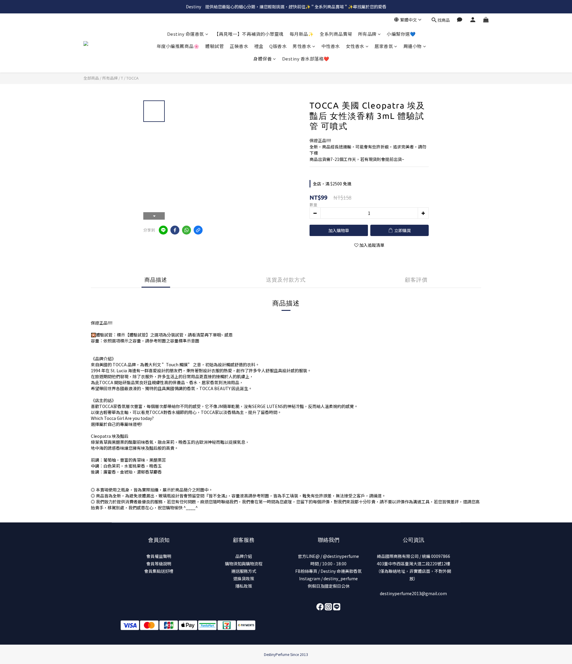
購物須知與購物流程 (243, 564)
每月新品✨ (302, 34)
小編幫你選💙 (401, 34)
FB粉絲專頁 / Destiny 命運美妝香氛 (328, 571)
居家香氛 (383, 46)
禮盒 (258, 46)
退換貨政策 (243, 578)
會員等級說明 (158, 564)
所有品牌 (367, 34)
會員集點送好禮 (158, 571)
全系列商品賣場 (336, 34)
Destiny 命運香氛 (185, 34)
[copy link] (198, 230)
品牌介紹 (243, 556)
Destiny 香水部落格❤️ (305, 58)
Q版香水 (278, 46)
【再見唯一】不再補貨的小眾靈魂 (249, 34)
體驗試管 (214, 46)
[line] (163, 230)
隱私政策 (243, 586)
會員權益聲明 (158, 556)
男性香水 (302, 46)
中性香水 (330, 46)
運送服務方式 (243, 571)
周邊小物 (412, 46)
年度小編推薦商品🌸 (178, 46)
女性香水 (355, 46)
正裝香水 (239, 46)
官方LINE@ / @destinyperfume (328, 556)
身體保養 (262, 58)
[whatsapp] (186, 230)
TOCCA (132, 78)
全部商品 (91, 78)
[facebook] (174, 230)
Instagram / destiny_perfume (328, 578)
